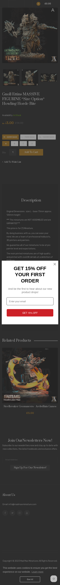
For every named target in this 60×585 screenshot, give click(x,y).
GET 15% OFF (30, 312)
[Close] (54, 264)
